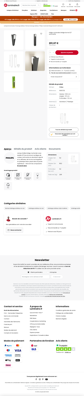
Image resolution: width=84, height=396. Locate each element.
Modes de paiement (10, 330)
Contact (6, 319)
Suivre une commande (11, 316)
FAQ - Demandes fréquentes (13, 313)
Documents (55, 149)
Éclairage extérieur (20, 26)
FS (70, 19)
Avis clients (40, 149)
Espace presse (34, 332)
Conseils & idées (43, 335)
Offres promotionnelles (37, 324)
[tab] (7, 149)
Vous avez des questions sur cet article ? (65, 134)
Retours (6, 327)
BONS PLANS (44, 14)
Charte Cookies (61, 316)
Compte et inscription (11, 333)
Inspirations (33, 335)
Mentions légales (61, 319)
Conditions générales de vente (65, 310)
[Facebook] (37, 379)
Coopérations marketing (38, 321)
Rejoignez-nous (35, 327)
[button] (14, 61)
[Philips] (10, 158)
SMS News (33, 318)
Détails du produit (23, 149)
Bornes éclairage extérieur (32, 26)
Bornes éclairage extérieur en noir (15, 208)
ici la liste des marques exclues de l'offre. (55, 296)
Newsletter (33, 315)
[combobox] (31, 5)
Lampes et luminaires (9, 26)
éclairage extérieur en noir (36, 208)
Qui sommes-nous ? (36, 313)
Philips (61, 87)
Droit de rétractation (11, 310)
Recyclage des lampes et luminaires (70, 382)
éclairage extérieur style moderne (57, 208)
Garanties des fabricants (12, 322)
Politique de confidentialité (55, 294)
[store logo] (11, 5)
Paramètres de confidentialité (12, 382)
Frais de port (8, 324)
